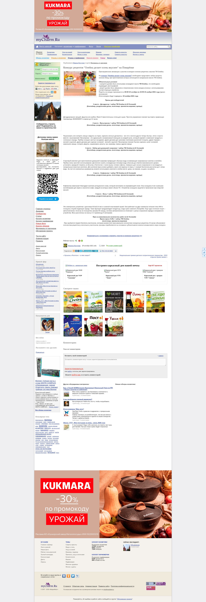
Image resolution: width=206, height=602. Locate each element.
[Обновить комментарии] (204, 252)
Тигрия (47, 332)
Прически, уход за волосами (75, 554)
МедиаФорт (53, 589)
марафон (51, 430)
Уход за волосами (83, 52)
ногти (57, 432)
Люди (98, 46)
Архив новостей (41, 246)
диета (44, 422)
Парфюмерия (52, 54)
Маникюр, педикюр (102, 54)
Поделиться (40, 352)
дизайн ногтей (51, 422)
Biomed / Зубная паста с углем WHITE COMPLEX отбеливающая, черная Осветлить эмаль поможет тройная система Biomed (46, 385)
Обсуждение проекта (44, 231)
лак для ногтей (56, 428)
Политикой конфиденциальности (44, 96)
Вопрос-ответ (112, 58)
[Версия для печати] (116, 251)
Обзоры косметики (42, 58)
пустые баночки (53, 440)
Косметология (67, 54)
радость (56, 441)
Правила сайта (103, 586)
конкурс (43, 425)
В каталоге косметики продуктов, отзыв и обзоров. (99, 547)
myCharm (44, 542)
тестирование (48, 445)
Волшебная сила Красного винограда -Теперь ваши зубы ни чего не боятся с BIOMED (47, 276)
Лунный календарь (42, 253)
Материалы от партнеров (99, 63)
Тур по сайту (41, 236)
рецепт (37, 443)
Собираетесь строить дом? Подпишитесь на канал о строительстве (46, 126)
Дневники (40, 211)
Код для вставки (107, 251)
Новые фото (41, 223)
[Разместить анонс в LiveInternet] (87, 251)
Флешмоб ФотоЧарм (41, 452)
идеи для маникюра (54, 423)
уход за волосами (43, 449)
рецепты (42, 443)
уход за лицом (48, 451)
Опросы (38, 255)
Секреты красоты (121, 54)
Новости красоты (121, 52)
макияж (37, 430)
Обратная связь (78, 586)
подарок (44, 438)
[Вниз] (204, 255)
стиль (37, 445)
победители (55, 436)
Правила (39, 241)
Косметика (51, 52)
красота (47, 428)
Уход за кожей (67, 52)
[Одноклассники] (68, 576)
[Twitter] (73, 576)
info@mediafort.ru (109, 589)
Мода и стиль (82, 54)
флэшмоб (51, 452)
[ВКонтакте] (64, 576)
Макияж (98, 52)
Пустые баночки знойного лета (45, 271)
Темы (68, 542)
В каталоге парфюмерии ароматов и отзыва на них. (100, 558)
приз (42, 440)
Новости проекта (92, 58)
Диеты (38, 248)
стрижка (41, 445)
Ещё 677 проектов (155, 265)
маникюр (44, 430)
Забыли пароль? (40, 78)
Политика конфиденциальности (122, 586)
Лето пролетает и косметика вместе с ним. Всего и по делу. (47, 281)
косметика (39, 428)
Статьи (102, 58)
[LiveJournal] (77, 576)
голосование (38, 422)
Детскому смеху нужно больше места (48, 138)
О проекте (67, 586)
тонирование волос (40, 447)
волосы (48, 420)
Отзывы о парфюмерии (76, 58)
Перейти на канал (46, 199)
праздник (37, 440)
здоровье (44, 423)
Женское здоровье (139, 52)
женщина (37, 423)
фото (57, 452)
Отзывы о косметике (58, 58)
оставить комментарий (115, 245)
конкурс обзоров (52, 426)
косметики (68, 46)
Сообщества (41, 214)
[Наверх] (204, 249)
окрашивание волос (43, 434)
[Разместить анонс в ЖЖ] (95, 251)
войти (70, 371)
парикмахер (40, 436)
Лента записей (45, 46)
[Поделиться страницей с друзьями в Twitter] (81, 251)
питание (49, 436)
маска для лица (39, 432)
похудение (56, 438)
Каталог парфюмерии (44, 221)
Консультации (40, 250)
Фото (91, 46)
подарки (38, 438)
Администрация (42, 238)
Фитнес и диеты (138, 54)
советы (57, 443)
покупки (50, 438)
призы (46, 440)
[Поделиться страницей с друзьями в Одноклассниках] (74, 251)
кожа (36, 426)
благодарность (39, 420)
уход (48, 447)
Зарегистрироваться (74, 369)
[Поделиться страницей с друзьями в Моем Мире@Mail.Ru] (78, 251)
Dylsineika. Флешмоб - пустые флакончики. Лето (45, 296)
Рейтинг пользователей (48, 552)
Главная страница (43, 209)
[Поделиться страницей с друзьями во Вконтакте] (76, 251)
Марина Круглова (78, 63)
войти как (76, 375)
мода (46, 432)
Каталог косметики (43, 219)
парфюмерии (80, 46)
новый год (51, 432)
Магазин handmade (112, 46)
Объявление (40, 264)
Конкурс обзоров (42, 226)
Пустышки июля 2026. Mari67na (45, 268)
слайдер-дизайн (50, 443)
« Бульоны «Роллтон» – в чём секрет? (76, 255)
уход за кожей (39, 451)
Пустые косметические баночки (44, 441)
